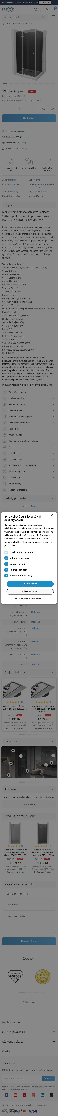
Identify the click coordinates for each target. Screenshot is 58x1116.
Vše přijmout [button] (30, 584)
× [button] (52, 515)
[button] (29, 598)
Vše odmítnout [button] (30, 592)
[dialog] (29, 558)
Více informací (23, 545)
